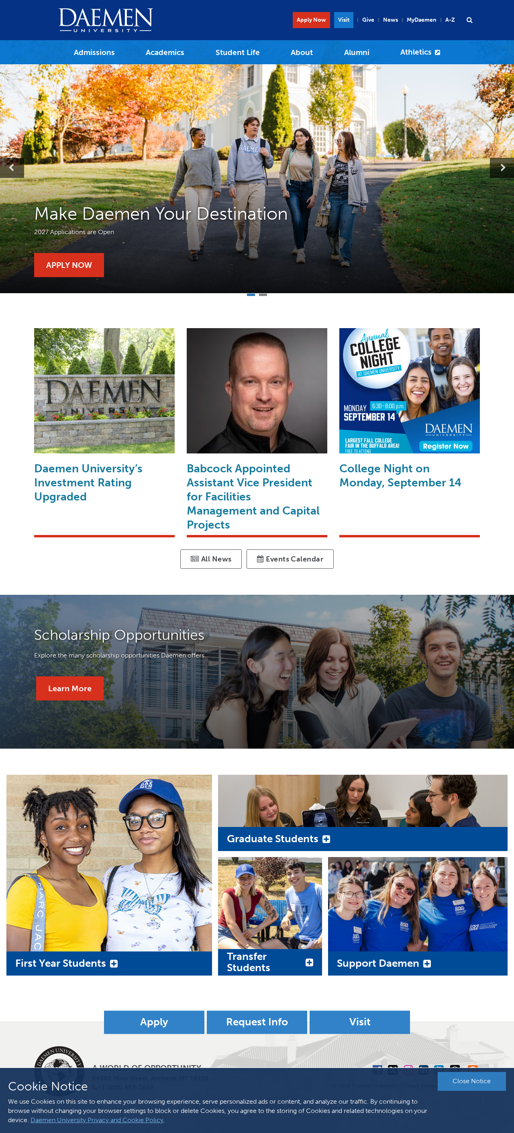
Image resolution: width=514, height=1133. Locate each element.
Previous (12, 168)
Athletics (416, 52)
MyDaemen (421, 19)
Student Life (238, 52)
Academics (165, 52)
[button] (469, 20)
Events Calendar (293, 559)
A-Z (450, 19)
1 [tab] (251, 294)
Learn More (70, 688)
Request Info (257, 1022)
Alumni (356, 52)
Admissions (94, 52)
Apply (154, 1022)
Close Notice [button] (472, 1081)
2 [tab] (263, 294)
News (390, 19)
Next (502, 168)
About (302, 52)
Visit (343, 19)
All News (215, 559)
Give (368, 19)
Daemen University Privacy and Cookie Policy (97, 1120)
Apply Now (311, 19)
